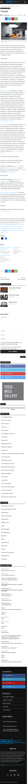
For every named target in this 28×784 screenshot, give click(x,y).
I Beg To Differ (4, 476)
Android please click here (10, 168)
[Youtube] (18, 775)
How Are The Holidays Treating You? (9, 579)
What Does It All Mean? (6, 473)
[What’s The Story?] (4, 304)
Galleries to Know (5, 522)
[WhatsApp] (16, 18)
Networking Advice (5, 532)
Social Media (4, 559)
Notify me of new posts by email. (9, 348)
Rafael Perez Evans (5, 90)
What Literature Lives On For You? (8, 496)
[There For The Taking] (4, 297)
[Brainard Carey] (1, 15)
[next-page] (3, 309)
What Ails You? (4, 450)
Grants (2, 525)
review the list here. (5, 211)
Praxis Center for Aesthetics (9, 6)
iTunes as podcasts (19, 166)
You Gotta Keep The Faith (7, 493)
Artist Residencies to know (7, 505)
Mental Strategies (5, 529)
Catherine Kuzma (5, 641)
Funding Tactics (4, 519)
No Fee (2, 539)
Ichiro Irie (2, 124)
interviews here (11, 171)
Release (3, 657)
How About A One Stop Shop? (8, 466)
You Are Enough (5, 430)
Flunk (2, 618)
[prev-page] (1, 309)
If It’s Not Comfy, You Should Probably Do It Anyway (12, 453)
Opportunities (4, 545)
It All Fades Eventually (6, 443)
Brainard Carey (6, 15)
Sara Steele (3, 626)
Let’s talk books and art (6, 595)
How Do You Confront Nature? (8, 486)
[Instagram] (11, 775)
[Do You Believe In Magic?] (4, 290)
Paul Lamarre (4, 660)
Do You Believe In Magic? (15, 287)
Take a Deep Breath (4, 279)
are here (20, 170)
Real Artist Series (5, 555)
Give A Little (4, 427)
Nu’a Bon (3, 612)
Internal (3, 614)
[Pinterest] (12, 18)
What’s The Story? (13, 302)
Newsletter (3, 535)
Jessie (2, 607)
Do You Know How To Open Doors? (9, 647)
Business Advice (5, 512)
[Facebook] (6, 18)
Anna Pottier (4, 646)
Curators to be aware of (6, 515)
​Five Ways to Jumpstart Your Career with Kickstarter (5, 249)
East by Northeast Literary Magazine (9, 192)
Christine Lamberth (5, 594)
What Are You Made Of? (6, 447)
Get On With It (4, 437)
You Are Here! (4, 480)
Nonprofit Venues (5, 542)
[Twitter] (9, 18)
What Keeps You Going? (6, 460)
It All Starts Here (5, 632)
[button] (25, 2)
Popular (3, 549)
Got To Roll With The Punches (7, 433)
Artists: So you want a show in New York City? (11, 609)
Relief (2, 655)
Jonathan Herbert (5, 588)
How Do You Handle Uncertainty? (8, 578)
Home (1, 6)
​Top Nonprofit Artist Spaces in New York (10, 638)
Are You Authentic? (5, 457)
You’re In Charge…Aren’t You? (8, 463)
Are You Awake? (21, 279)
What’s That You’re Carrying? (7, 470)
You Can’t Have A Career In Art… (8, 570)
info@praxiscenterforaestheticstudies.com (15, 765)
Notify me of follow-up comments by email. (11, 347)
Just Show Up (4, 440)
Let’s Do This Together (6, 483)
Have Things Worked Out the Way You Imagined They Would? (11, 585)
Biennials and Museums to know (8, 509)
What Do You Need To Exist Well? (8, 652)
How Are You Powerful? (6, 490)
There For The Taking (14, 295)
